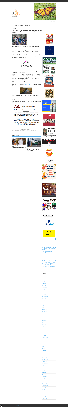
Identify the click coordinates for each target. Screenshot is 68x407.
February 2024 (44, 331)
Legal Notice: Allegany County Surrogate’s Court (49, 255)
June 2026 (43, 279)
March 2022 (44, 374)
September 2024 (45, 318)
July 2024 (43, 322)
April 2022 (44, 372)
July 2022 (43, 367)
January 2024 (44, 333)
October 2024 (44, 316)
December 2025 (44, 290)
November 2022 (45, 359)
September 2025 (45, 296)
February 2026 (44, 287)
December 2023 (44, 335)
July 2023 (43, 344)
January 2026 (44, 289)
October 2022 (44, 361)
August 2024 (44, 320)
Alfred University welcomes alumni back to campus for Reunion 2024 (34, 150)
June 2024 (43, 324)
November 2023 (45, 337)
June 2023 (43, 346)
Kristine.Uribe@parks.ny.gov (25, 102)
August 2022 (44, 365)
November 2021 (45, 381)
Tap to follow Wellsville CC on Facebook (48, 179)
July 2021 (43, 389)
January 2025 (44, 311)
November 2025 (45, 292)
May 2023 (43, 348)
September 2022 (45, 363)
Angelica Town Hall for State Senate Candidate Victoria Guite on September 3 (49, 260)
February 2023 (44, 354)
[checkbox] (1, 406)
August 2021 (44, 387)
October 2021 (44, 383)
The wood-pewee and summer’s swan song (48, 245)
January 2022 (44, 378)
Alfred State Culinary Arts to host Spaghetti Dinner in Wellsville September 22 (19, 147)
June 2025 (43, 302)
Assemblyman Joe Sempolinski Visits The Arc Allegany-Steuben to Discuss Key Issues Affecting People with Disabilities (49, 269)
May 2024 (43, 326)
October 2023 (44, 339)
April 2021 (44, 394)
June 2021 (43, 391)
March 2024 (44, 329)
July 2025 (43, 300)
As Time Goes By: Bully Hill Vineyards (48, 266)
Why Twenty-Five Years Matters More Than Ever (49, 257)
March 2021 (44, 396)
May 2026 (43, 281)
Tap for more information (46, 145)
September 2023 (45, 341)
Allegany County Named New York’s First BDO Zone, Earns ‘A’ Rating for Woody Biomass (49, 248)
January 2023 (44, 355)
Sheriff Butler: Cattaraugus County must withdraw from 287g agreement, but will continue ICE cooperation (48, 263)
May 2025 (43, 303)
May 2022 (43, 370)
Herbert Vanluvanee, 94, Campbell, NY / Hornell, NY (49, 252)
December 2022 (44, 357)
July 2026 (43, 277)
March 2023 (44, 352)
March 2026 (44, 285)
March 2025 (44, 307)
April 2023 (44, 350)
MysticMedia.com (19, 405)
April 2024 (44, 328)
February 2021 (44, 398)
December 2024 (44, 313)
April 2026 (44, 283)
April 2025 (44, 305)
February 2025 (44, 309)
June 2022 (43, 368)
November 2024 (45, 315)
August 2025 (44, 298)
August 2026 (44, 276)
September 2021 (45, 385)
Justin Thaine (27, 84)
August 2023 (44, 342)
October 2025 (44, 294)
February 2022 (44, 376)
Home (13, 25)
